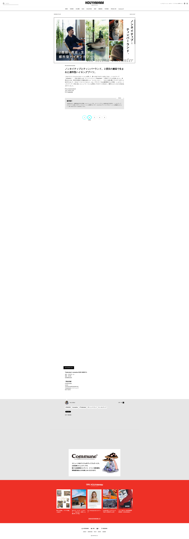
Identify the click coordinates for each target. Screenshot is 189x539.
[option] (63, 501)
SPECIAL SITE (113, 9)
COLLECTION (89, 9)
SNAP (95, 9)
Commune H (121, 9)
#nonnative (75, 407)
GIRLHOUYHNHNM (94, 518)
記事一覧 (120, 402)
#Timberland (83, 407)
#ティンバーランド (92, 407)
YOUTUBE (107, 9)
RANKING (100, 9)
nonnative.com (68, 377)
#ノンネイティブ (102, 407)
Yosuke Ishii (70, 92)
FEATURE (72, 9)
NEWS (66, 9)
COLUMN (78, 9)
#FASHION (68, 407)
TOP (66, 414)
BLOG (83, 9)
